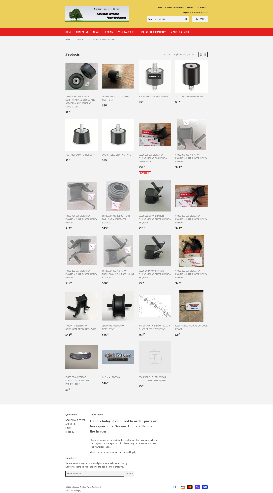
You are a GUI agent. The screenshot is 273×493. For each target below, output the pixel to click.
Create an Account (200, 12)
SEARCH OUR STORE (180, 32)
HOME (68, 32)
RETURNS (108, 32)
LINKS (68, 428)
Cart (202, 19)
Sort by (167, 54)
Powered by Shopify (73, 490)
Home (67, 39)
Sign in (186, 12)
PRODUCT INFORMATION (152, 32)
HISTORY (69, 432)
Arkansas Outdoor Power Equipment (86, 487)
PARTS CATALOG (125, 32)
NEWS (96, 32)
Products (79, 39)
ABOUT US (70, 424)
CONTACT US (82, 32)
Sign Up (129, 474)
